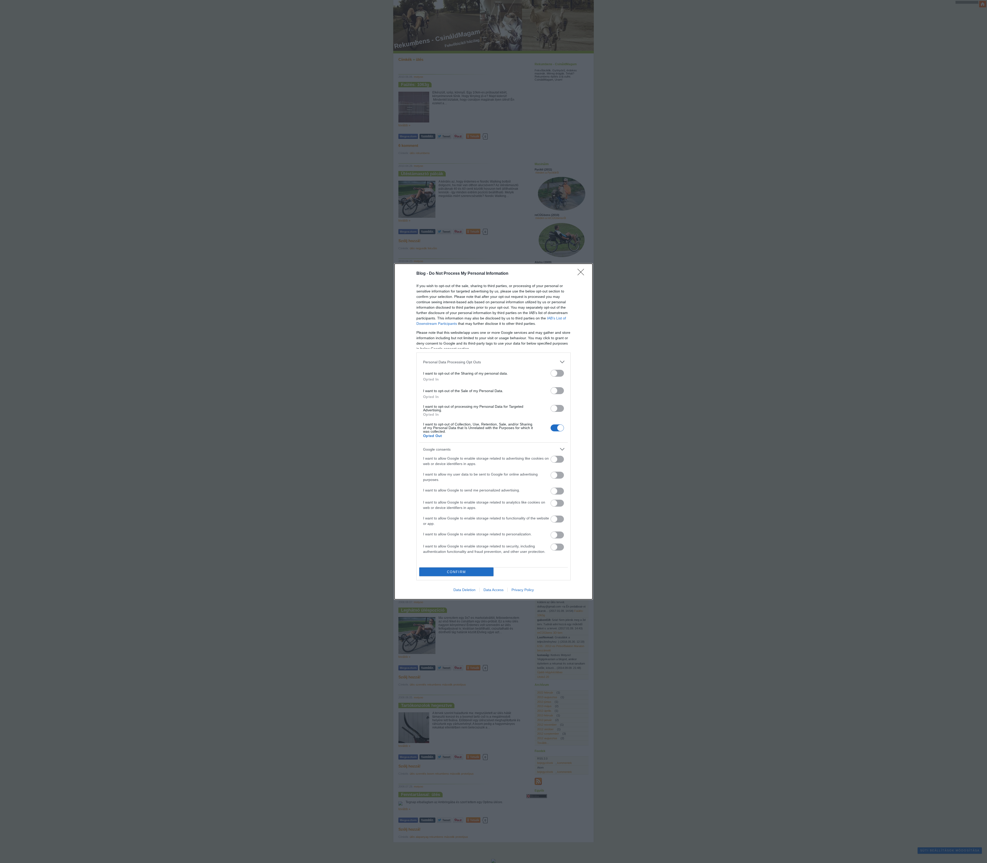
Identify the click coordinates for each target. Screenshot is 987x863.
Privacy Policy (522, 590)
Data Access (493, 590)
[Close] (582, 274)
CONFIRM (456, 572)
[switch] (557, 373)
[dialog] (493, 431)
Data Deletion (464, 590)
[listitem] (493, 362)
